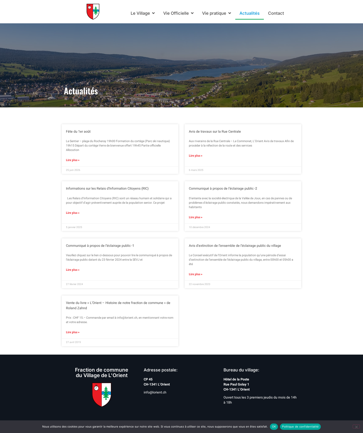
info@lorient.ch (155, 392)
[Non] (356, 426)
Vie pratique (214, 13)
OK (274, 426)
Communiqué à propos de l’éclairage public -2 (223, 188)
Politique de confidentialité (300, 426)
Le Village (140, 13)
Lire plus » (72, 160)
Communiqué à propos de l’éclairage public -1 (100, 245)
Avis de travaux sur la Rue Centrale (215, 131)
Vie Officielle (176, 13)
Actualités (249, 13)
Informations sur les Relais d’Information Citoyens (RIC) (107, 188)
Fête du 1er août (78, 131)
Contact (276, 13)
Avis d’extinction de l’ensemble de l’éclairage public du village (235, 245)
